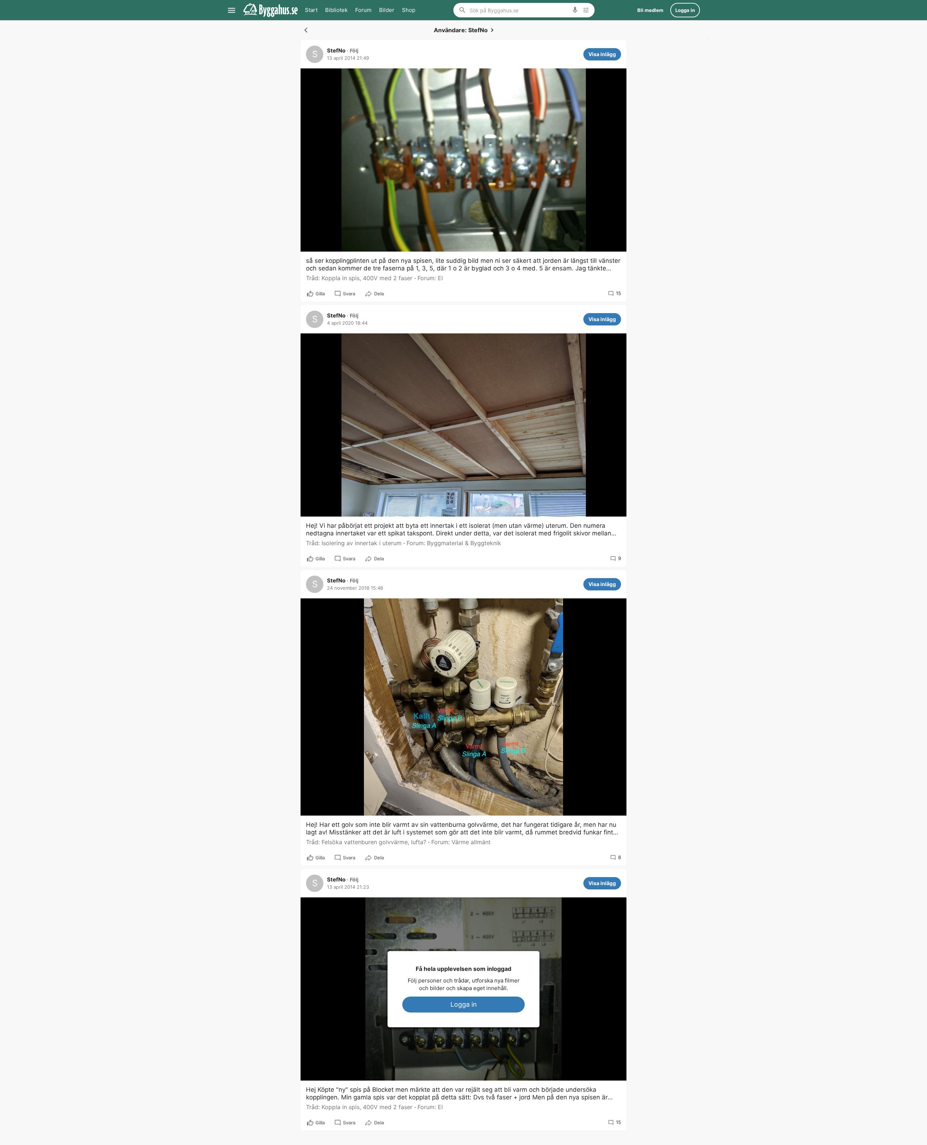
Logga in (463, 1004)
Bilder (386, 10)
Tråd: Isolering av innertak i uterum (354, 543)
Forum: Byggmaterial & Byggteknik (454, 543)
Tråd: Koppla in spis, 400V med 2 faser (359, 278)
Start (311, 10)
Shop (408, 10)
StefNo (336, 50)
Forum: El (430, 278)
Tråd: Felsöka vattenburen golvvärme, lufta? (366, 842)
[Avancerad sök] (586, 10)
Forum (363, 10)
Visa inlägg (602, 54)
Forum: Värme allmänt (461, 842)
